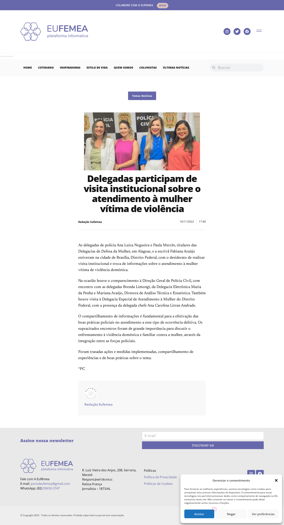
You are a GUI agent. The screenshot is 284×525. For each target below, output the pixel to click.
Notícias (147, 96)
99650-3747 (51, 488)
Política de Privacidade (160, 477)
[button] (276, 480)
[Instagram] (227, 31)
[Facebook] (247, 31)
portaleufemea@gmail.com (50, 484)
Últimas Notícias (176, 67)
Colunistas (148, 67)
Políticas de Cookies (158, 484)
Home (27, 67)
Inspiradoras (70, 67)
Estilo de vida (97, 67)
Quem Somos (123, 67)
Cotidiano (46, 67)
